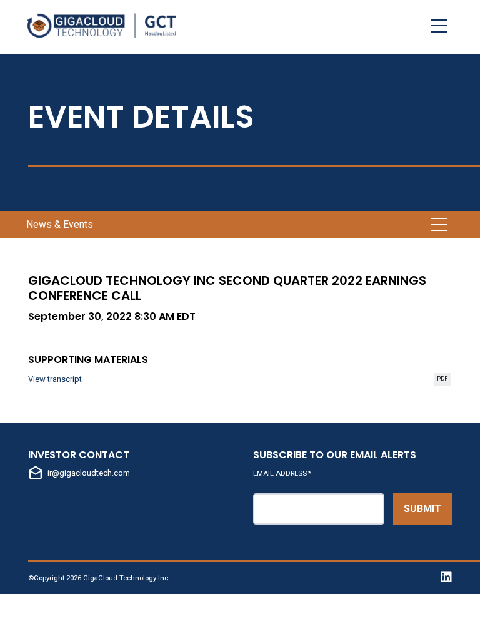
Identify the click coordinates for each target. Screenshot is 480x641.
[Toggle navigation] (439, 25)
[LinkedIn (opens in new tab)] (443, 578)
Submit (422, 509)
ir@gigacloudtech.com (79, 473)
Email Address (282, 473)
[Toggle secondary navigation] (439, 224)
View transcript (240, 380)
